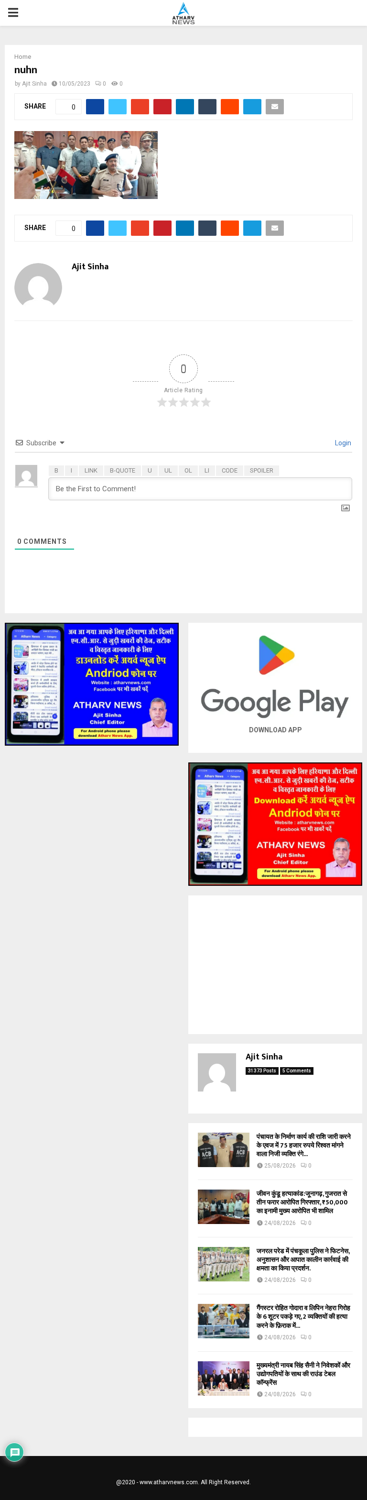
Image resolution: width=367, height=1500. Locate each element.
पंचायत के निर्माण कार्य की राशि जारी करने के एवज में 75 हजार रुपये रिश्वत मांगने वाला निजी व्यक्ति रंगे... (304, 1145)
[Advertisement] (275, 965)
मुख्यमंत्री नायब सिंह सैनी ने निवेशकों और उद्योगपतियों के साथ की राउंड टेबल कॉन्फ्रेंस (303, 1374)
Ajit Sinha (34, 83)
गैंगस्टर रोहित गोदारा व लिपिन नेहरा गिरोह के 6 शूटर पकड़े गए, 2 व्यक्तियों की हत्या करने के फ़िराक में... (303, 1316)
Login (342, 443)
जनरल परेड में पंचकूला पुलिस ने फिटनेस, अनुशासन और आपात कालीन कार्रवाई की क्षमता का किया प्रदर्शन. (303, 1260)
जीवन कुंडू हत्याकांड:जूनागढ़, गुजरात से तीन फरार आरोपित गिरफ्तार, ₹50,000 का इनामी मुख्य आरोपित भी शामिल (302, 1202)
